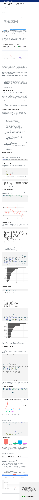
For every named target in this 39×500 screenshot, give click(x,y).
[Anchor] (20, 44)
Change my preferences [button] (29, 496)
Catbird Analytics (13, 494)
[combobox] (37, 1)
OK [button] (23, 496)
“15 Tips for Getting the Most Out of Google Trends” (15, 458)
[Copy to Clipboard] (27, 252)
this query (14, 61)
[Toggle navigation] (2, 1)
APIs (6, 7)
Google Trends (5, 15)
